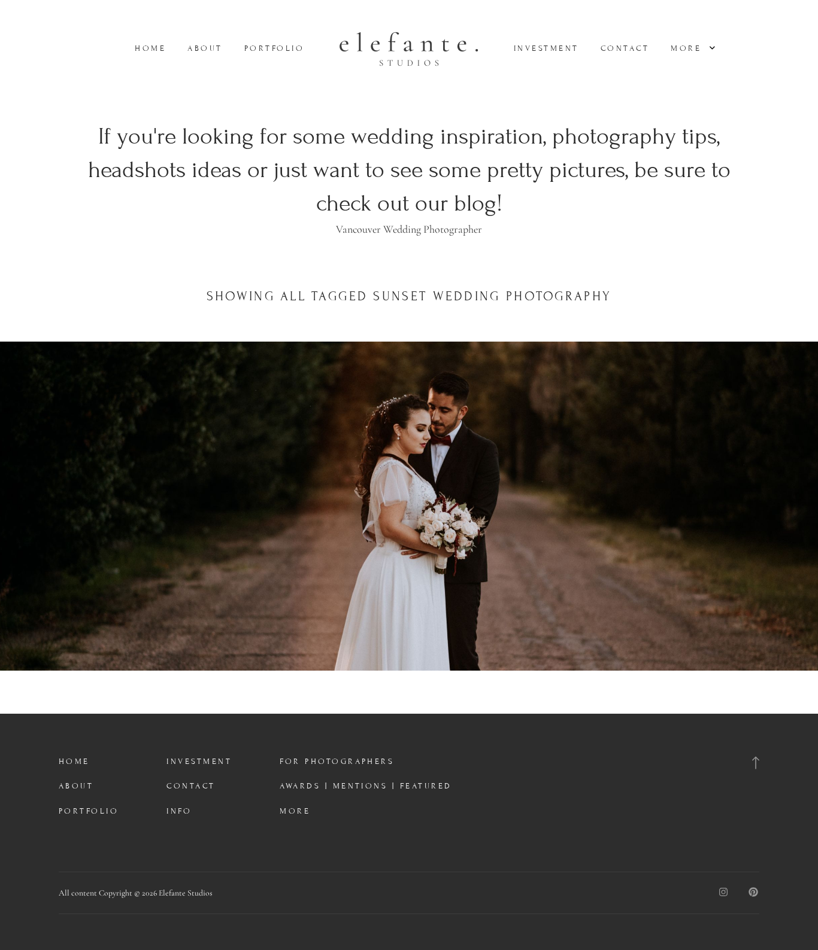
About (204, 48)
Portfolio (274, 48)
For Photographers (337, 761)
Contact (625, 48)
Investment (546, 48)
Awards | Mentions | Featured (366, 786)
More (688, 48)
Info (179, 811)
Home (150, 48)
